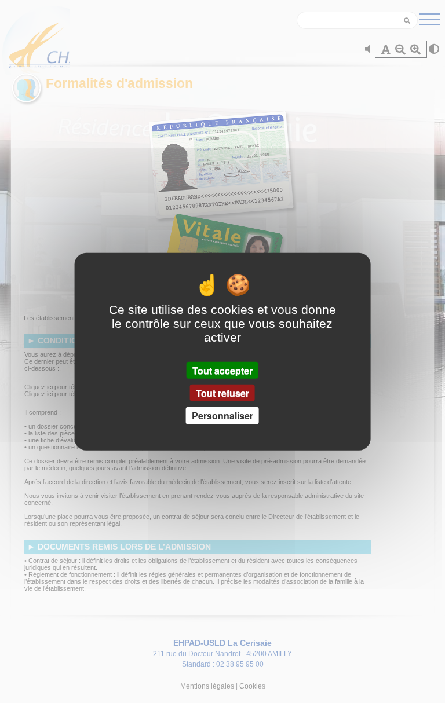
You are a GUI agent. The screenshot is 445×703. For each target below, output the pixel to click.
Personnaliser (222, 415)
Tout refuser (222, 393)
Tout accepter (222, 370)
